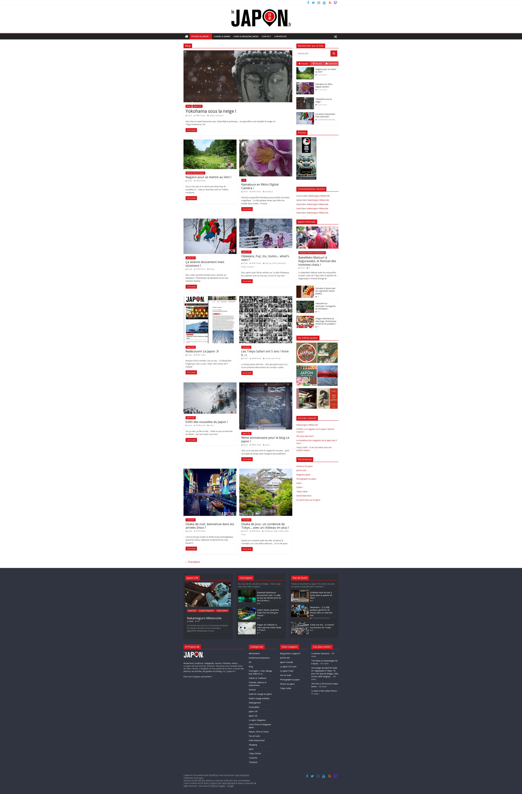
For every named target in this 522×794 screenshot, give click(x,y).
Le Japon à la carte (288, 666)
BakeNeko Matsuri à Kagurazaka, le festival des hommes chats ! (317, 261)
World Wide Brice (303, 495)
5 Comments (322, 75)
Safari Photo (275, 358)
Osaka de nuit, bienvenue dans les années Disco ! (210, 525)
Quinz (298, 483)
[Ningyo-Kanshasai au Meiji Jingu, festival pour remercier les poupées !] (305, 317)
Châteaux (268, 531)
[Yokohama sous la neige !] (238, 51)
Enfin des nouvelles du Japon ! (207, 422)
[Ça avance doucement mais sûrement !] (210, 220)
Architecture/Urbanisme (259, 657)
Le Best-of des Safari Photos (324, 691)
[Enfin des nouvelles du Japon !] (210, 384)
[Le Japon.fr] (187, 36)
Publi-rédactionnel (257, 740)
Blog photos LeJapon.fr (290, 653)
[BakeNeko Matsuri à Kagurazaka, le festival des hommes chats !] (317, 228)
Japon (267, 445)
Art (244, 180)
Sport (251, 749)
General (252, 689)
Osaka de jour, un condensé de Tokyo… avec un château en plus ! (265, 525)
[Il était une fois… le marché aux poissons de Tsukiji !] (300, 623)
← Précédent (192, 561)
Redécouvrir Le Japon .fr (202, 351)
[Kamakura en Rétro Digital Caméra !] (265, 141)
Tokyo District (222, 610)
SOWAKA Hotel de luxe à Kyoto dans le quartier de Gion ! (321, 595)
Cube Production (241, 775)
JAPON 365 (301, 470)
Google (230, 786)
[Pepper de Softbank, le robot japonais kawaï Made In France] (247, 623)
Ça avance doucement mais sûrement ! (205, 263)
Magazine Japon (303, 474)
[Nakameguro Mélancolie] (208, 584)
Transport (253, 762)
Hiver (212, 425)
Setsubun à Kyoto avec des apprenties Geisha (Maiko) (325, 291)
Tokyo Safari (301, 491)
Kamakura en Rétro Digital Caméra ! (260, 186)
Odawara (250, 267)
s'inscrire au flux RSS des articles (198, 780)
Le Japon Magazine (206, 610)
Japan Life (197, 106)
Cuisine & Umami (222, 36)
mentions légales (217, 786)
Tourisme (246, 347)
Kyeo (201, 778)
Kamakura (269, 191)
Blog (188, 106)
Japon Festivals (286, 662)
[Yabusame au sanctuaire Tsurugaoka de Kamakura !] (305, 302)
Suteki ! (299, 487)
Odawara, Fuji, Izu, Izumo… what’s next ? (265, 258)
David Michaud (228, 783)
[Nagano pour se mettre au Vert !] (210, 141)
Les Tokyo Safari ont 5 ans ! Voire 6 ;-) (265, 353)
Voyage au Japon (199, 36)
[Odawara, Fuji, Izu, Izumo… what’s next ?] (265, 220)
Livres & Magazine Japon (245, 36)
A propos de (280, 36)
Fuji (266, 263)
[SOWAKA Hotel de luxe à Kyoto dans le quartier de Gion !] (300, 591)
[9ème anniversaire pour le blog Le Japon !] (265, 384)
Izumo (274, 263)
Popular (304, 63)
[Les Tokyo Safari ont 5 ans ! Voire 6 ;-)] (265, 297)
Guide (267, 358)
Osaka (280, 531)
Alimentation (254, 653)
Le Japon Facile (286, 671)
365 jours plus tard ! (305, 436)
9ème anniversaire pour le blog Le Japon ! (265, 439)
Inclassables (254, 707)
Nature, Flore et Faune (195, 173)
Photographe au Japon (306, 479)
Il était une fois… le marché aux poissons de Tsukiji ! (322, 626)
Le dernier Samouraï (320, 653)
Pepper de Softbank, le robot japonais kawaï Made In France (269, 627)
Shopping (253, 744)
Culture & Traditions (257, 678)
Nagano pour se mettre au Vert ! (208, 177)
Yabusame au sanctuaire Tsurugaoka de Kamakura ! (325, 306)
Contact (266, 36)
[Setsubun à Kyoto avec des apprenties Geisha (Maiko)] (305, 287)
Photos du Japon (287, 684)
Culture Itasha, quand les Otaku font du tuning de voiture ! (268, 613)
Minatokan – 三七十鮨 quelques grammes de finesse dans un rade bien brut (321, 611)
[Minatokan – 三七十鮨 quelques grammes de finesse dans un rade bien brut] (300, 606)
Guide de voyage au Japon (260, 694)
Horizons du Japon (304, 466)
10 (318, 312)
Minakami (281, 263)
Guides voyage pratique (259, 698)
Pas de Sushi (254, 736)
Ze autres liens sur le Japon (308, 500)
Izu (270, 263)
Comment (332, 63)
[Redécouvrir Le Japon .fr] (210, 297)
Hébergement (255, 702)
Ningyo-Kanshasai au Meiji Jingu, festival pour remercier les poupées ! (325, 321)
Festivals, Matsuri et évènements (312, 252)
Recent (318, 63)
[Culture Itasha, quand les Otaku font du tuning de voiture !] (247, 608)
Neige (212, 115)
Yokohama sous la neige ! (211, 111)
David (189, 115)
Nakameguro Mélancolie (319, 195)
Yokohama (219, 115)
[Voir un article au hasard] (335, 36)
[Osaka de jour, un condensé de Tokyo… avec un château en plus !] (265, 470)
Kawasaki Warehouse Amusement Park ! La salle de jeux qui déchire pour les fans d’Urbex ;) (269, 596)
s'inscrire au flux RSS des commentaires (232, 780)
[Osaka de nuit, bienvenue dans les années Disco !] (210, 470)
